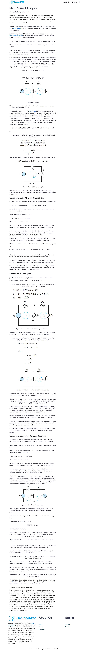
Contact (74, 2)
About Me (66, 2)
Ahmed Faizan (25, 12)
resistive (11, 582)
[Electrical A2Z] (17, 2)
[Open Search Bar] (80, 2)
